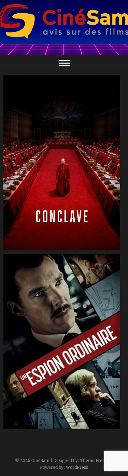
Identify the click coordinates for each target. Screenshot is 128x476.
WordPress (77, 467)
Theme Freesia (95, 460)
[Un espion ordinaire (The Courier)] (64, 341)
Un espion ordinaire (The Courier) (51, 425)
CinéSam (40, 460)
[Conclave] (64, 162)
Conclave (21, 246)
